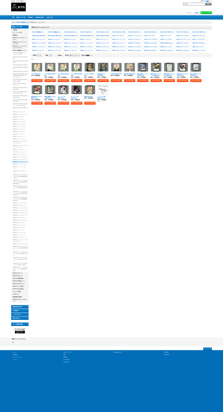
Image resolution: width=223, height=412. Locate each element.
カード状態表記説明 (18, 324)
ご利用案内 (15, 310)
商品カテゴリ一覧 (67, 352)
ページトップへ (208, 348)
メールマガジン (17, 314)
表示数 (34, 55)
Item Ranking (66, 361)
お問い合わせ (16, 318)
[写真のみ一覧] (88, 55)
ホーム (14, 352)
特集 (65, 354)
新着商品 (65, 357)
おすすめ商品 (66, 359)
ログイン (190, 12)
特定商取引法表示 (17, 306)
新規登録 (197, 12)
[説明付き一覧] (92, 55)
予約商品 (15, 30)
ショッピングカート (17, 357)
